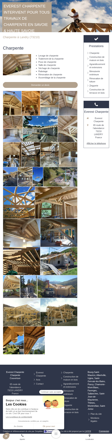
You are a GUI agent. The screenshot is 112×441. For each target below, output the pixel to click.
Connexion (104, 431)
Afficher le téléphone (96, 143)
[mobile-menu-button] (56, 434)
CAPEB (87, 431)
